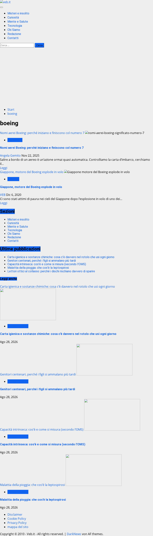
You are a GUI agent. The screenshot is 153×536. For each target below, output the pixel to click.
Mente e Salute (17, 21)
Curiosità (13, 17)
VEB (3, 195)
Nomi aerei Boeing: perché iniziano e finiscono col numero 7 (42, 133)
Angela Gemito (10, 155)
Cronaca (13, 179)
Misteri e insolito (18, 13)
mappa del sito (17, 527)
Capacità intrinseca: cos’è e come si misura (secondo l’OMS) (46, 264)
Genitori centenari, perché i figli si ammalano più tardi (41, 260)
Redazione (14, 34)
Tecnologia (14, 25)
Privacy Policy (16, 523)
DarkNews (74, 534)
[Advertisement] (76, 78)
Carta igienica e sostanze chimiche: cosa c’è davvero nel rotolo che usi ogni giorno (60, 257)
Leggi (3, 168)
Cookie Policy (16, 519)
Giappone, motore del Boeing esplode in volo (31, 172)
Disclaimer (14, 514)
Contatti (12, 38)
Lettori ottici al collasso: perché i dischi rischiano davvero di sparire (51, 271)
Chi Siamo (13, 30)
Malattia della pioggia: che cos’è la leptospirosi (38, 267)
